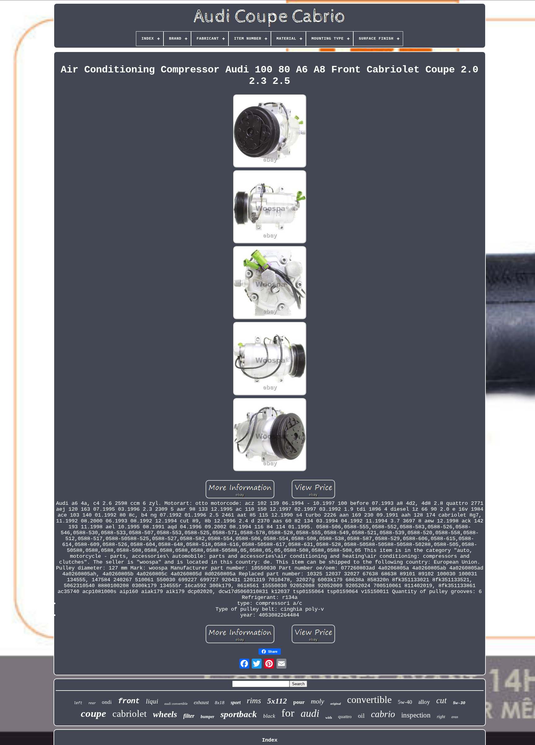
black (269, 716)
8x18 (219, 702)
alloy (424, 702)
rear (92, 702)
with (328, 717)
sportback (238, 714)
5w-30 (459, 703)
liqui (152, 701)
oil (361, 715)
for (287, 713)
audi (310, 713)
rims (254, 700)
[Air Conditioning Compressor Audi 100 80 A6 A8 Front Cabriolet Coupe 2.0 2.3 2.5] (270, 132)
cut (441, 700)
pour (299, 702)
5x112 (277, 701)
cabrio (383, 714)
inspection (416, 715)
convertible (369, 699)
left (78, 703)
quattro (345, 716)
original (335, 703)
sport (236, 702)
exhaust (201, 702)
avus (454, 717)
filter (188, 716)
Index (269, 740)
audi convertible (176, 703)
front (129, 701)
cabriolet (129, 713)
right (441, 716)
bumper (207, 716)
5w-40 (405, 702)
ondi (107, 702)
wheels (165, 714)
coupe (93, 713)
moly (317, 701)
